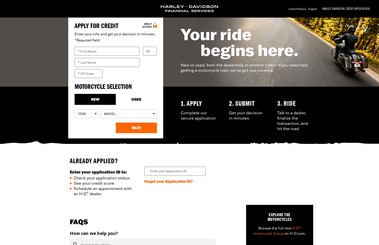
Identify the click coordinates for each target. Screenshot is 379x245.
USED (136, 99)
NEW (95, 99)
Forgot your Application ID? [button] (168, 181)
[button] (136, 128)
